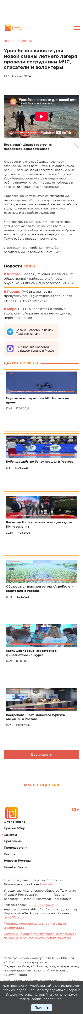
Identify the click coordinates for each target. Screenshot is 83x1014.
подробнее (25, 990)
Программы (13, 841)
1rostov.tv (46, 884)
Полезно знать (15, 867)
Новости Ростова (17, 860)
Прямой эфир (14, 828)
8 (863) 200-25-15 (46, 905)
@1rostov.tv (15, 917)
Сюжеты (26, 41)
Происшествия (15, 847)
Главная (10, 41)
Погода (9, 854)
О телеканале (14, 821)
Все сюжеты (41, 754)
